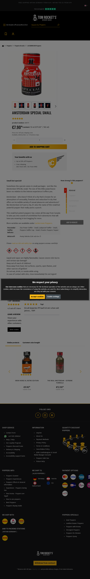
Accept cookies (37, 297)
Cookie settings (53, 297)
